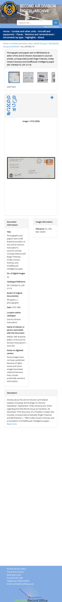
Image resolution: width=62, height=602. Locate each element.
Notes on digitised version (15, 352)
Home (6, 31)
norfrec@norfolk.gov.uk (23, 584)
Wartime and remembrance (39, 34)
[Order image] (14, 110)
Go (55, 22)
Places (19, 34)
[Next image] (52, 98)
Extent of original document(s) (14, 294)
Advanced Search (51, 26)
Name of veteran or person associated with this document (15, 330)
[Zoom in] (15, 98)
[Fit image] (15, 101)
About (41, 37)
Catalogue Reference (16, 281)
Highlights (30, 37)
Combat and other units (23, 31)
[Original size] (9, 101)
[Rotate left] (14, 106)
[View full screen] (8, 106)
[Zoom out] (9, 98)
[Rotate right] (9, 110)
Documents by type (13, 37)
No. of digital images (16, 273)
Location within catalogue (14, 314)
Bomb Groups (40, 43)
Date (9, 307)
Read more (12, 424)
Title (9, 231)
